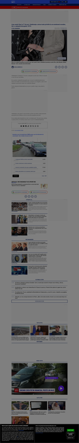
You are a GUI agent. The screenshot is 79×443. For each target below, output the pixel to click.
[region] (39, 433)
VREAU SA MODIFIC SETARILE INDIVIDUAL (70, 434)
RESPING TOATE (70, 437)
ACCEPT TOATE (70, 430)
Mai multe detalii (21, 430)
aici (17, 436)
